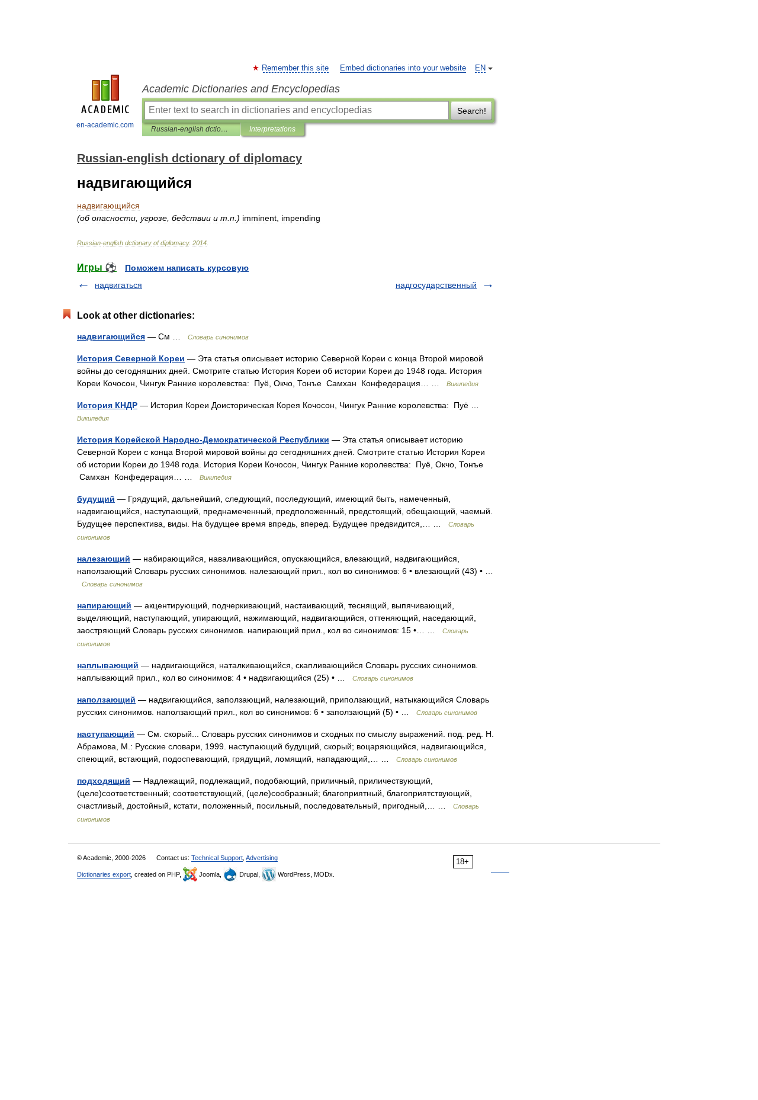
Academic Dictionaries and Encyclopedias (241, 89)
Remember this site (296, 68)
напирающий (104, 605)
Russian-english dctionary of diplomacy (191, 129)
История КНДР (107, 405)
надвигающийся (111, 336)
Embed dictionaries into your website (403, 68)
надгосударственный (436, 285)
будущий (96, 499)
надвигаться (118, 285)
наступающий (105, 734)
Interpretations (272, 129)
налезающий (103, 558)
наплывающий (108, 665)
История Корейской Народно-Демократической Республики (203, 439)
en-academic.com (105, 125)
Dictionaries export (104, 874)
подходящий (103, 780)
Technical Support (217, 857)
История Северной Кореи (131, 358)
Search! (471, 111)
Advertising (262, 857)
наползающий (106, 699)
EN (480, 68)
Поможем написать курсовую (187, 267)
